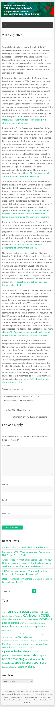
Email (5, 500)
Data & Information (30, 697)
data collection (10, 622)
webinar (31, 666)
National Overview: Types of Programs (30, 416)
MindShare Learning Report (15, 644)
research (38, 659)
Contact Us (44, 700)
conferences (33, 619)
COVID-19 (45, 619)
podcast (5, 655)
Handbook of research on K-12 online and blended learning (22, 634)
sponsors (40, 662)
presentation (31, 655)
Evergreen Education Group (36, 623)
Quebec (43, 655)
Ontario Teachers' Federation (28, 648)
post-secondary (16, 655)
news (32, 644)
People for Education (37, 652)
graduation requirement (33, 626)
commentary (20, 619)
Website (6, 513)
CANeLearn (31, 615)
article (35, 611)
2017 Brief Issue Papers (18, 410)
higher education (7, 637)
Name (5, 484)
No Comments (28, 400)
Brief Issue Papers (45, 697)
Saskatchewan (8, 663)
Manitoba (44, 641)
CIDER (45, 615)
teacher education (9, 667)
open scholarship (15, 651)
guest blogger (6, 630)
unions (21, 667)
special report (24, 662)
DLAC (23, 622)
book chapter (45, 612)
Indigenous (28, 637)
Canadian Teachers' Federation (12, 616)
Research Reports (16, 697)
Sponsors (29, 700)
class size (7, 619)
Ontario (12, 647)
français (7, 626)
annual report (19, 389)
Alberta (4, 612)
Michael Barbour (13, 396)
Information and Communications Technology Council (21, 641)
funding (16, 627)
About (36, 700)
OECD (4, 648)
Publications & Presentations (14, 700)
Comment (7, 445)
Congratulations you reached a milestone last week (25, 547)
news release (42, 644)
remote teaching (13, 658)
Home (6, 697)
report (28, 659)
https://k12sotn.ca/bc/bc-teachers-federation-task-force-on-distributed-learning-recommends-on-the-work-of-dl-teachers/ (26, 213)
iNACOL (18, 637)
